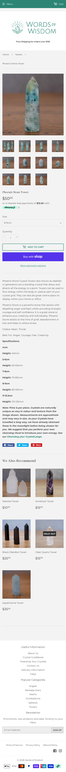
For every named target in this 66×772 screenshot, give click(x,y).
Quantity (7, 231)
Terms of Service (14, 745)
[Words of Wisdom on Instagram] (60, 751)
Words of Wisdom (34, 760)
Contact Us (33, 665)
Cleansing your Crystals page (24, 436)
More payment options (33, 265)
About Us (33, 653)
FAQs (33, 674)
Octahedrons (33, 698)
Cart (61, 4)
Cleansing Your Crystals (33, 661)
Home (5, 54)
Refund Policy (50, 745)
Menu (9, 4)
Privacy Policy (33, 745)
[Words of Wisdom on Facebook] (55, 751)
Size (4, 216)
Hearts (33, 694)
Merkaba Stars (33, 690)
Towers (18, 54)
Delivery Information (33, 669)
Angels (33, 686)
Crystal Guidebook (33, 657)
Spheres (33, 702)
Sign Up (57, 730)
